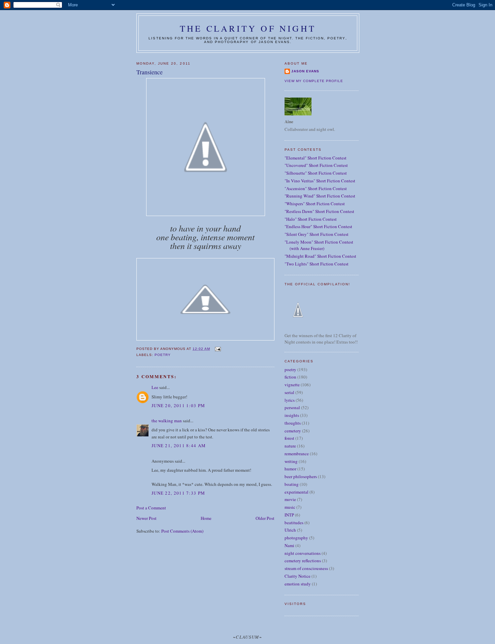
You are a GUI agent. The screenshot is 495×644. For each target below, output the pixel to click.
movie (290, 499)
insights (292, 415)
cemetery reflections (303, 561)
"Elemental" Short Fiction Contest (315, 158)
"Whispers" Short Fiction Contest (315, 204)
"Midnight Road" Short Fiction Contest (320, 256)
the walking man (167, 421)
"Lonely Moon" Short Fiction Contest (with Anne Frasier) (319, 245)
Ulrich (290, 530)
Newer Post (146, 518)
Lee (155, 387)
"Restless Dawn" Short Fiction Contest (319, 211)
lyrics (290, 400)
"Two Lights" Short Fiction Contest (317, 264)
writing (291, 461)
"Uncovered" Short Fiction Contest (316, 165)
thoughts (293, 423)
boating (292, 484)
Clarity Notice (297, 576)
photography (296, 538)
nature (290, 446)
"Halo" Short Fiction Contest (311, 219)
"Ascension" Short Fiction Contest (316, 188)
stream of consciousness (306, 568)
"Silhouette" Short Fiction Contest (316, 173)
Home (206, 518)
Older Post (265, 518)
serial (289, 392)
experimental (296, 492)
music (290, 507)
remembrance (297, 454)
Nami (289, 545)
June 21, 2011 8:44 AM (179, 445)
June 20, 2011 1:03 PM (178, 405)
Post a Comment (151, 508)
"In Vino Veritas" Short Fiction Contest (320, 181)
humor (290, 469)
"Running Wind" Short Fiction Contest (320, 196)
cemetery (293, 431)
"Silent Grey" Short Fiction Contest (317, 234)
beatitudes (294, 523)
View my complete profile (314, 81)
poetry (163, 355)
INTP (289, 515)
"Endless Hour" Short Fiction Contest (318, 226)
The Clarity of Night (248, 28)
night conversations (303, 553)
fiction (290, 377)
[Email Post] (217, 349)
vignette (292, 385)
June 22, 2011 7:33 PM (178, 493)
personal (292, 407)
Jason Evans (305, 71)
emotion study (298, 584)
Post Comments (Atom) (182, 531)
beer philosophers (301, 476)
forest (289, 438)
